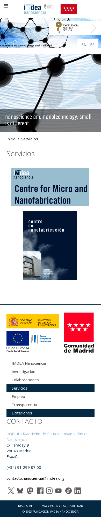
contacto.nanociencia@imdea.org (35, 478)
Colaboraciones (25, 379)
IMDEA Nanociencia (29, 363)
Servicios (19, 388)
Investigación (23, 371)
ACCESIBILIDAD (73, 506)
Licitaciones (22, 412)
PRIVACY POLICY (49, 506)
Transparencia (24, 404)
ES (92, 44)
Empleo (18, 396)
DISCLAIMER (26, 506)
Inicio (11, 138)
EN (84, 44)
